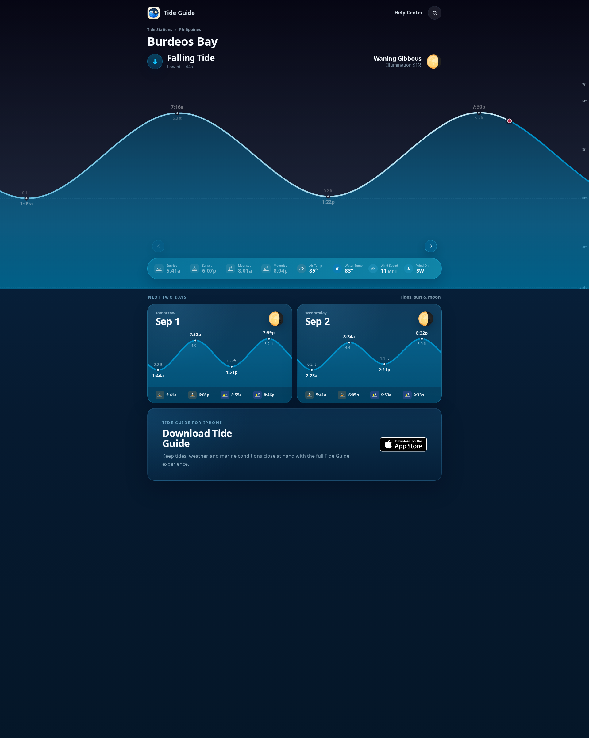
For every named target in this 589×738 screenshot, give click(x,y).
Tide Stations (159, 29)
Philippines (190, 29)
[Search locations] (434, 13)
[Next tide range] (431, 246)
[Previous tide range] (158, 246)
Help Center (409, 13)
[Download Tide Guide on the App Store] (403, 444)
